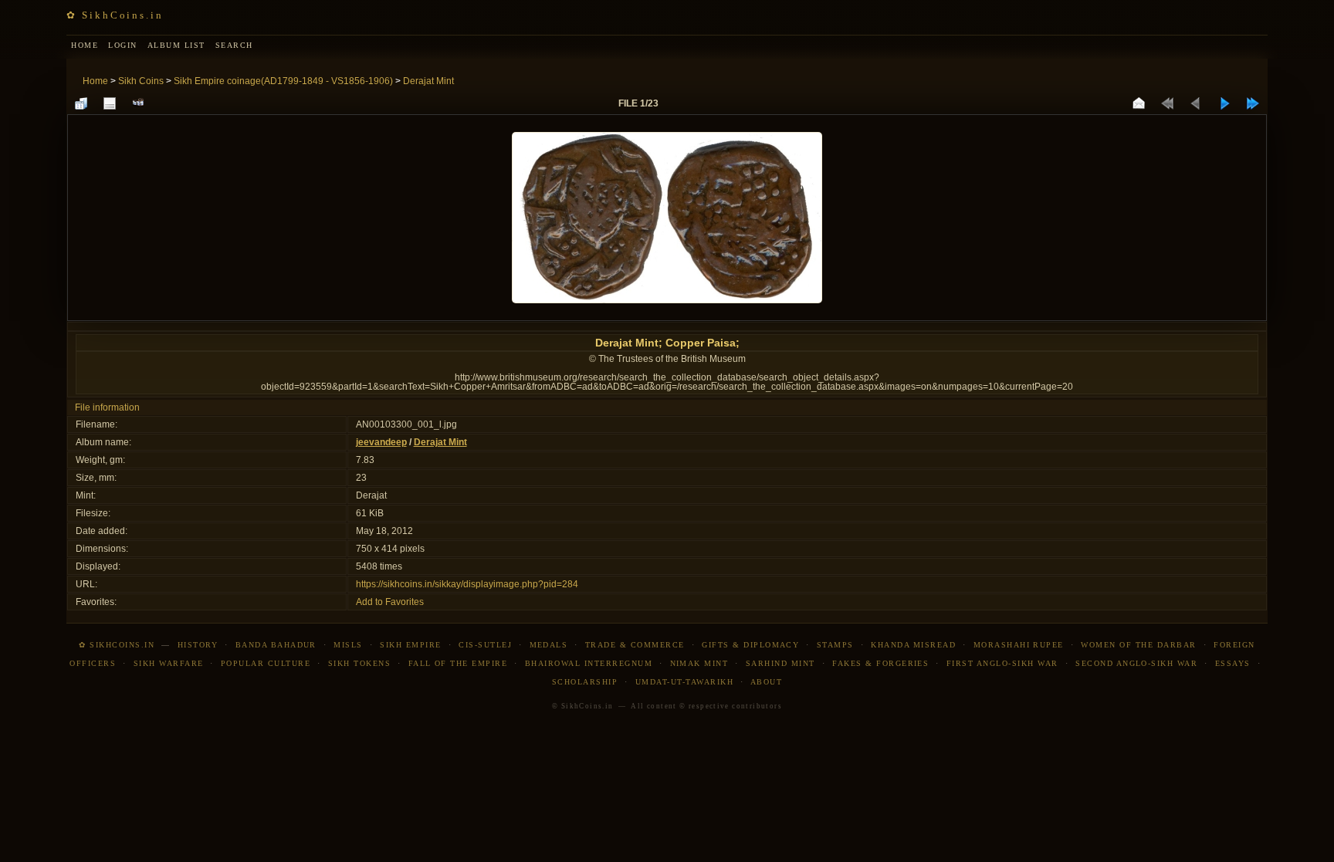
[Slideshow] (138, 103)
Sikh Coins (141, 81)
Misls (348, 645)
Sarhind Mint (780, 663)
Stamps (835, 645)
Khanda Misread (913, 645)
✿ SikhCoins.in (114, 15)
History (198, 645)
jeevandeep (381, 442)
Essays (1233, 663)
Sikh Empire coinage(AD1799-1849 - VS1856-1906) (283, 81)
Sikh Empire (410, 645)
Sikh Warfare (169, 663)
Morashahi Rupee (1018, 645)
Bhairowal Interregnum (588, 663)
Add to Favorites (390, 602)
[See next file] (1224, 103)
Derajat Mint (428, 81)
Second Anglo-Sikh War (1136, 663)
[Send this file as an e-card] (1139, 103)
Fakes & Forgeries (880, 663)
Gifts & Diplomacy (750, 645)
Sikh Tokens (359, 663)
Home (95, 81)
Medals (549, 645)
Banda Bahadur (276, 645)
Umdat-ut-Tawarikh (684, 682)
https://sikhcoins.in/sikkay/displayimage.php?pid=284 (467, 584)
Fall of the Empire (458, 663)
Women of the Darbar (1138, 645)
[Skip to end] (1253, 103)
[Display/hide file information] (110, 103)
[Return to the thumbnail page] (81, 103)
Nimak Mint (699, 663)
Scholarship (585, 682)
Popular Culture (265, 663)
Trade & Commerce (635, 645)
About (766, 682)
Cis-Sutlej (485, 645)
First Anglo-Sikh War (1002, 663)
